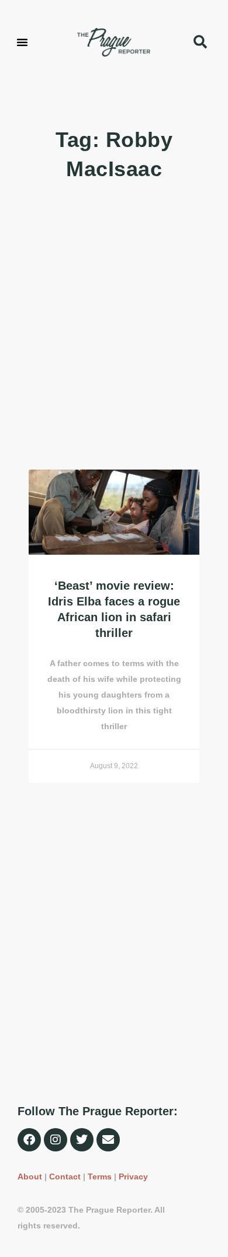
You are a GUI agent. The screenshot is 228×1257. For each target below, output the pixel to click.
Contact (65, 1176)
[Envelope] (108, 1139)
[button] (22, 42)
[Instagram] (55, 1139)
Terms (100, 1176)
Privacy (133, 1176)
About (30, 1176)
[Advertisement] (114, 326)
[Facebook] (29, 1139)
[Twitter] (82, 1139)
